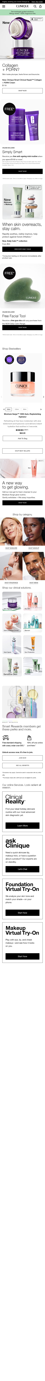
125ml (17, 409)
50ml (8, 409)
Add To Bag (22, 438)
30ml (24, 409)
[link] (22, 378)
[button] (41, 6)
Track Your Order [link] (37, 2)
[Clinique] (22, 6)
